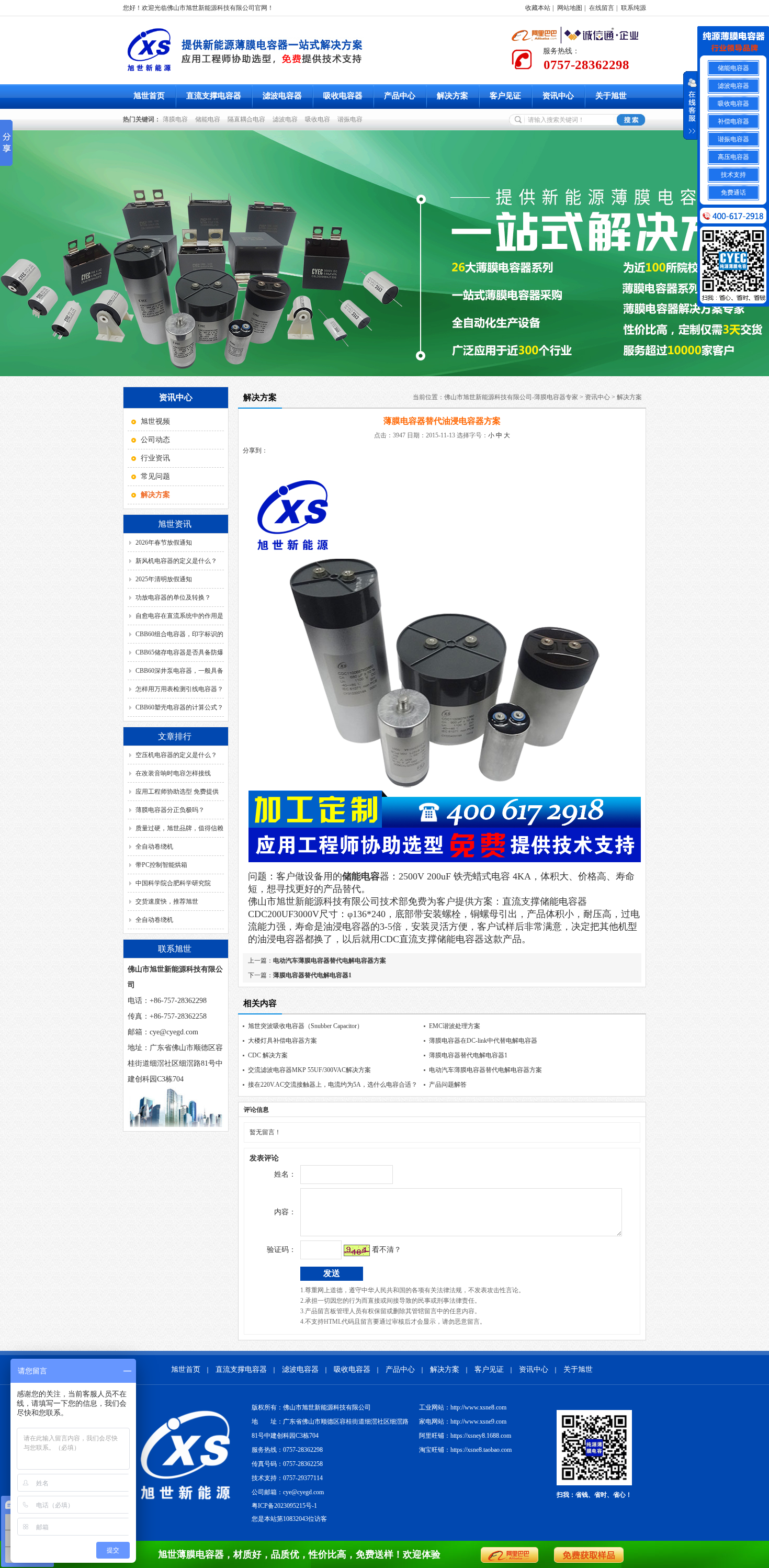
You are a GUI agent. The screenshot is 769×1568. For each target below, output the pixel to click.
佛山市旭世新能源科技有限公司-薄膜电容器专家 (511, 397)
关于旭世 (611, 96)
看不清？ (386, 1250)
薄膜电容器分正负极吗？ (170, 810)
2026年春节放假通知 (163, 542)
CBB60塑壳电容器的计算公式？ (179, 707)
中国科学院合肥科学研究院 (173, 883)
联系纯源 (633, 8)
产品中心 (399, 96)
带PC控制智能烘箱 (161, 864)
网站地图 (569, 8)
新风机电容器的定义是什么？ (176, 561)
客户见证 (505, 96)
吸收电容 (319, 119)
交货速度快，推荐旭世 (166, 901)
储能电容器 (733, 68)
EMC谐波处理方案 (454, 1026)
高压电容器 (733, 157)
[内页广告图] (384, 253)
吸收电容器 (343, 96)
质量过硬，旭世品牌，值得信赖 (179, 828)
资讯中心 (558, 96)
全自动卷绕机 (154, 846)
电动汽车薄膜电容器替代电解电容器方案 (329, 960)
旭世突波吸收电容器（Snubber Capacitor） (305, 1026)
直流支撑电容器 (213, 96)
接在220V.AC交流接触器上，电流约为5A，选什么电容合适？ (332, 1084)
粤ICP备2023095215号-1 (284, 1505)
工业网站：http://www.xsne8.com (462, 1407)
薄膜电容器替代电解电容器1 (312, 975)
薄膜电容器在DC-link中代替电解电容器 (483, 1040)
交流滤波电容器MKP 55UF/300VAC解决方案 (309, 1070)
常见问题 (155, 476)
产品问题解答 (448, 1084)
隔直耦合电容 (248, 119)
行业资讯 (155, 458)
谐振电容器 (733, 139)
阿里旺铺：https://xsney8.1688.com (465, 1435)
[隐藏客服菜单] (733, 42)
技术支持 (733, 174)
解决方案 (452, 96)
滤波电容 (287, 119)
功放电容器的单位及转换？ (173, 597)
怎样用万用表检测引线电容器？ (179, 689)
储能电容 (209, 119)
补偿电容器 (733, 121)
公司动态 (155, 440)
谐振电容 (351, 119)
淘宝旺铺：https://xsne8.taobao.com (465, 1449)
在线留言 (601, 8)
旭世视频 (155, 421)
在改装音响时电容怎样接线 (173, 773)
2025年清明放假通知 (163, 579)
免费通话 (733, 192)
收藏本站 (537, 8)
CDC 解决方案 (268, 1055)
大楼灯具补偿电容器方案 (282, 1040)
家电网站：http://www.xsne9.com (462, 1421)
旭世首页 (149, 96)
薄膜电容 (177, 119)
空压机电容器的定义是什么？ (176, 755)
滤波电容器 (282, 96)
